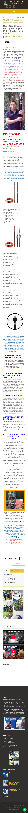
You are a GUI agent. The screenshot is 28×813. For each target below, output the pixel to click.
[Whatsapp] (25, 810)
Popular (19, 570)
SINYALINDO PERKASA (9, 36)
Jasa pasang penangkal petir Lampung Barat (16, 773)
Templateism (12, 809)
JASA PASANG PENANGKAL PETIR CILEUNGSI (15, 790)
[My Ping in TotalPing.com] (6, 796)
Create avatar (5, 620)
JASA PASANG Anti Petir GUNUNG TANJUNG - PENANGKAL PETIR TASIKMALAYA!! (15, 782)
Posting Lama (18, 564)
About (6, 570)
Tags (12, 570)
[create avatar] (13, 619)
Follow (17, 809)
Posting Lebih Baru (11, 558)
